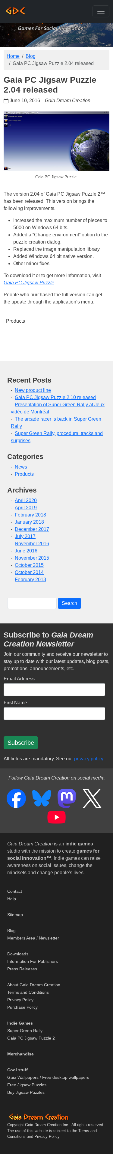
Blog (31, 56)
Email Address (19, 678)
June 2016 (26, 550)
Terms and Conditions (28, 992)
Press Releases (22, 968)
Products (15, 321)
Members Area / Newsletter (33, 938)
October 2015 (29, 565)
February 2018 (30, 514)
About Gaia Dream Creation (33, 984)
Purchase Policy (22, 1007)
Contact (14, 891)
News (21, 466)
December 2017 (32, 529)
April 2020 (26, 500)
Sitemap (15, 914)
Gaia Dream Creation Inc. (47, 1125)
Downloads (17, 953)
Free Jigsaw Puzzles (26, 1084)
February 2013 (30, 579)
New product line (33, 390)
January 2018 (29, 522)
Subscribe (21, 742)
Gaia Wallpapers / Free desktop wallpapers (48, 1077)
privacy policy (88, 758)
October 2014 (29, 572)
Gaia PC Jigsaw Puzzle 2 (31, 1038)
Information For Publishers (32, 961)
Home (13, 56)
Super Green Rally (24, 1030)
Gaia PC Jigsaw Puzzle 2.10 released (55, 397)
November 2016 (32, 543)
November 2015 (32, 558)
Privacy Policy (20, 999)
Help (11, 898)
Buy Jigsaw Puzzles (26, 1092)
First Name (15, 702)
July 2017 (25, 536)
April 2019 (26, 507)
